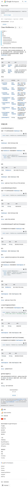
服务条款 (3, 434)
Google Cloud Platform (5, 472)
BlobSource (22, 88)
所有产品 (3, 476)
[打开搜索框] (23, 1)
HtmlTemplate (13, 103)
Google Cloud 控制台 (5, 444)
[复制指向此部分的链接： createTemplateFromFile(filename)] (25, 337)
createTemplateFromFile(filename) (5, 114)
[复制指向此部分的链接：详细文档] (8, 124)
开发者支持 (3, 432)
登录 (25, 1)
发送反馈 (4, 24)
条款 (2, 481)
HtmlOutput (4, 55)
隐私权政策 (6, 481)
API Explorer (3, 446)
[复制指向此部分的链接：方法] (5, 77)
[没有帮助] (13, 22)
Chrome (2, 468)
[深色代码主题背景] (24, 134)
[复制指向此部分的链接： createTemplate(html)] (17, 305)
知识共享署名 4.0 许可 (21, 399)
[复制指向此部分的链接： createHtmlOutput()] (15, 128)
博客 (2, 451)
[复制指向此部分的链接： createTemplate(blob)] (17, 262)
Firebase (3, 470)
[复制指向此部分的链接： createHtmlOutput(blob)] (18, 148)
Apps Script (4, 5)
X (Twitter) (3, 455)
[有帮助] (11, 22)
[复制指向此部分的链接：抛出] (4, 180)
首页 (2, 19)
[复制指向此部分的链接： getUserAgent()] (12, 374)
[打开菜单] (2, 1)
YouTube (3, 457)
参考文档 (21, 19)
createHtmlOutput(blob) (5, 88)
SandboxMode (10, 65)
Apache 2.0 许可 (16, 400)
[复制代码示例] (26, 134)
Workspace (15, 1)
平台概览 (3, 425)
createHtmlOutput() (4, 83)
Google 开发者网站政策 (9, 401)
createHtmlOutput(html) (5, 93)
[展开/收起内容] (6, 31)
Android (2, 466)
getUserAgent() (5, 117)
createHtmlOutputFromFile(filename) (6, 99)
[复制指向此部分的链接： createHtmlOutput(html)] (18, 188)
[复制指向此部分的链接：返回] (4, 140)
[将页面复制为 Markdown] (19, 27)
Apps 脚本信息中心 (5, 441)
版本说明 (3, 430)
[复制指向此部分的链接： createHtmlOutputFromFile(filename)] (2, 226)
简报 (2, 453)
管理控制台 (3, 439)
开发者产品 (3, 428)
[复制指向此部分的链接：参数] (4, 164)
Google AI (3, 474)
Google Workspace (8, 19)
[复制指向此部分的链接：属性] (5, 59)
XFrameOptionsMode (10, 71)
